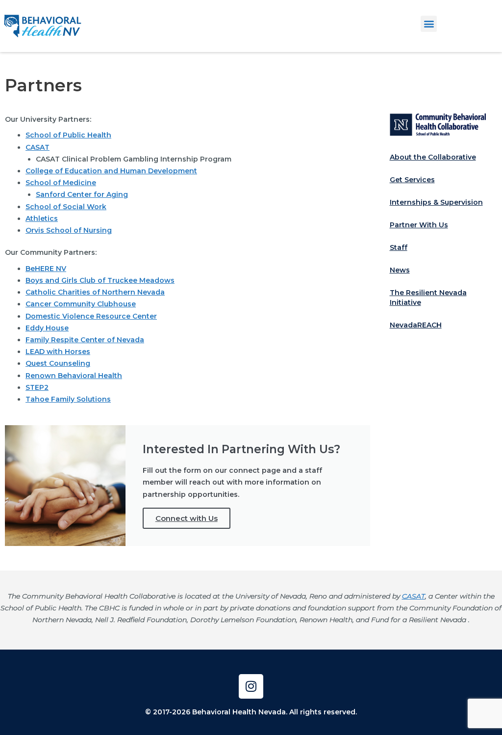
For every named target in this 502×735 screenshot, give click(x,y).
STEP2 (37, 387)
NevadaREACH (416, 325)
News (400, 270)
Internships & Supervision (436, 202)
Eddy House (47, 328)
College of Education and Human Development (111, 170)
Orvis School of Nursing (68, 230)
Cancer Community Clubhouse (80, 303)
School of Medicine (60, 182)
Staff (398, 247)
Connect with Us (186, 518)
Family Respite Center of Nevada (84, 339)
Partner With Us (419, 224)
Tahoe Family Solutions (68, 399)
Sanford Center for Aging (82, 194)
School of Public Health (68, 135)
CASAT (37, 147)
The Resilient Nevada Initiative (428, 297)
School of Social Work (65, 206)
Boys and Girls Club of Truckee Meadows (100, 280)
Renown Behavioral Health (73, 375)
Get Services (412, 179)
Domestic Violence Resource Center (91, 316)
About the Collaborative (433, 157)
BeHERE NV (45, 268)
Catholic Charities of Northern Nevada (95, 292)
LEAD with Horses (57, 351)
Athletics (41, 218)
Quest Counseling (57, 363)
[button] (429, 24)
